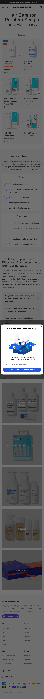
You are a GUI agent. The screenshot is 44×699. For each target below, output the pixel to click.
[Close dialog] (41, 326)
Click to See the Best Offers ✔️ (22, 370)
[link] (22, 343)
